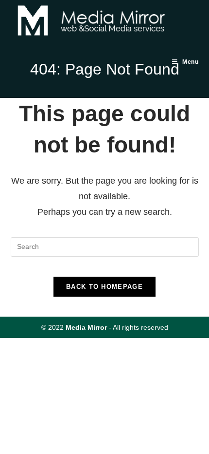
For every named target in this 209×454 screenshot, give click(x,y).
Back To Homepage (104, 286)
